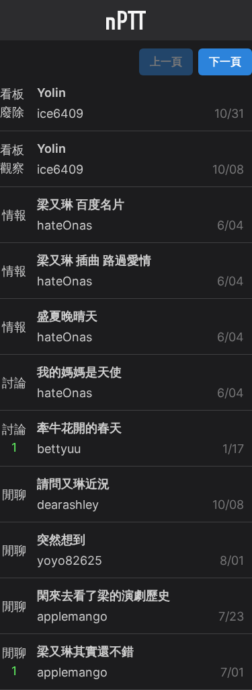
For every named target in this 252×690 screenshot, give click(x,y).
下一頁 (225, 61)
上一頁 (166, 61)
